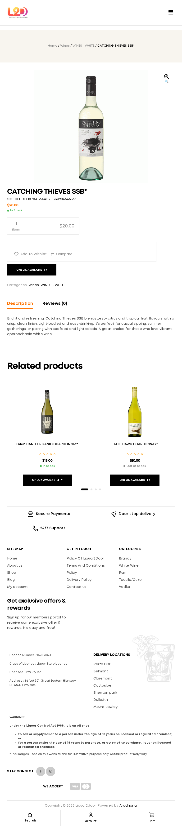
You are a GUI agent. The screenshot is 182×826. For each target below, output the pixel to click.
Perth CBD (102, 664)
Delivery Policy (79, 579)
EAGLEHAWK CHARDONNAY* (135, 444)
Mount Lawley (105, 707)
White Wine (129, 565)
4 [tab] (100, 489)
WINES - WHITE (84, 45)
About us (15, 565)
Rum (122, 572)
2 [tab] (91, 489)
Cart (152, 821)
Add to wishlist (33, 254)
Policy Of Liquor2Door (85, 558)
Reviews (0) (54, 304)
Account (90, 821)
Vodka (124, 587)
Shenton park (105, 692)
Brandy (125, 558)
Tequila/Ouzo (130, 579)
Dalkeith (100, 699)
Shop (11, 572)
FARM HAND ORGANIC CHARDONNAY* (47, 444)
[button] (171, 12)
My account (17, 587)
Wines (65, 45)
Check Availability (31, 270)
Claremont (102, 678)
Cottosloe (102, 685)
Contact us (76, 587)
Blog (11, 579)
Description (20, 304)
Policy (72, 572)
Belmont (100, 671)
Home (52, 45)
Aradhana (128, 805)
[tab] (22, 304)
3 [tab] (96, 489)
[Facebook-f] (40, 771)
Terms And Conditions (86, 565)
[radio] (43, 226)
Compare (64, 254)
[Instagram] (50, 771)
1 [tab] (84, 489)
